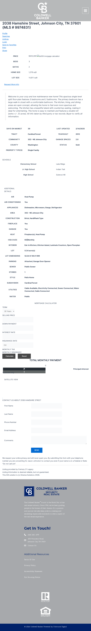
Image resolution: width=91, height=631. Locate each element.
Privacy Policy (30, 565)
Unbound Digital (60, 627)
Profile (4, 33)
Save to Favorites (9, 45)
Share (4, 51)
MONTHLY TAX (8, 349)
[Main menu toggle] (85, 10)
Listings (5, 39)
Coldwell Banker (33, 502)
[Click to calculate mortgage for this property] (48, 56)
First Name (8, 406)
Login (4, 42)
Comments (8, 440)
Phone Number (10, 422)
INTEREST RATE (8, 332)
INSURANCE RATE (9, 341)
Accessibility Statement (33, 571)
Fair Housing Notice (32, 577)
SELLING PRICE (8, 315)
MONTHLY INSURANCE (12, 352)
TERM (4, 307)
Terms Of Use (29, 559)
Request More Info (11, 84)
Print (4, 48)
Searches (6, 36)
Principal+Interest (81, 369)
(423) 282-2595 (33, 535)
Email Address (10, 430)
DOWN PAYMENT (9, 324)
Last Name (8, 414)
